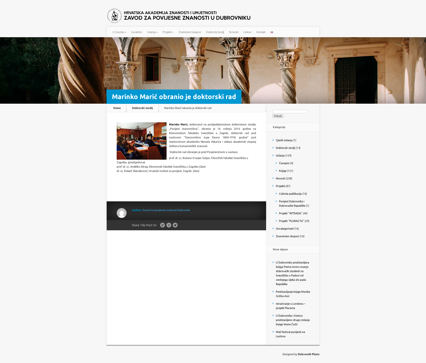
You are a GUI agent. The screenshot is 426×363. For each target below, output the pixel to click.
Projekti (168, 32)
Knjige (282, 170)
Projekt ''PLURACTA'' (291, 220)
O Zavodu (119, 32)
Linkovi (247, 32)
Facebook (168, 225)
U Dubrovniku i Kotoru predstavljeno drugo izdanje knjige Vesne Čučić (293, 320)
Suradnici (136, 32)
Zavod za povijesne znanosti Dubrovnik (166, 210)
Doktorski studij (215, 32)
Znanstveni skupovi (189, 32)
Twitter (175, 225)
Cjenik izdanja (284, 140)
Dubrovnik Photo (309, 354)
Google (162, 225)
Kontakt (260, 32)
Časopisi (284, 163)
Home (117, 108)
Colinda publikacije (290, 193)
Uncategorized (285, 228)
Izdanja (152, 32)
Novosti (233, 32)
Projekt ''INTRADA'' (290, 213)
